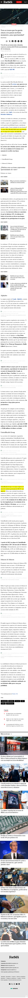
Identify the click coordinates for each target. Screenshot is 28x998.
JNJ (23, 701)
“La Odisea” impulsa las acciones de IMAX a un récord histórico (12, 811)
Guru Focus (3, 37)
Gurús (17, 701)
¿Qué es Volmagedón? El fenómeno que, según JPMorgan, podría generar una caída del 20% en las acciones (18, 191)
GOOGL (11, 701)
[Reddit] (15, 41)
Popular (6, 710)
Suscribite (19, 2)
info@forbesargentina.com (9, 965)
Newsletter (8, 976)
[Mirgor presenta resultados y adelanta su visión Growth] (4, 182)
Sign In (25, 2)
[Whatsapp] (7, 41)
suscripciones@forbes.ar (11, 969)
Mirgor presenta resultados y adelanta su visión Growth (18, 181)
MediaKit (3, 976)
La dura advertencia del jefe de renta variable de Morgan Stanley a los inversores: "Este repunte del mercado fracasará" (18, 287)
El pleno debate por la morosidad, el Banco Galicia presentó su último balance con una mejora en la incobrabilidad (14, 758)
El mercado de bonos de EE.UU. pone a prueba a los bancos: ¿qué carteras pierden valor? (13, 862)
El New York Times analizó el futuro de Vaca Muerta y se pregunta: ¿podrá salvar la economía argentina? (14, 889)
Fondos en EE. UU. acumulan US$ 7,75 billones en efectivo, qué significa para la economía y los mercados (13, 916)
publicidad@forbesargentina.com (11, 963)
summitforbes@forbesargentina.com (11, 967)
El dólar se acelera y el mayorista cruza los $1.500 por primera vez (13, 836)
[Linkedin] (21, 41)
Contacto (14, 976)
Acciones (4, 701)
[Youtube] (17, 984)
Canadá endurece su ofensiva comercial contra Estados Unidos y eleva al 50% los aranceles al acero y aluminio (14, 785)
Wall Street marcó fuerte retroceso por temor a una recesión (17, 237)
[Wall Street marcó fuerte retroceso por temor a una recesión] (4, 277)
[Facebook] (12, 41)
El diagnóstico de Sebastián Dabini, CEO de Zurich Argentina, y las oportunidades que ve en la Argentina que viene (14, 714)
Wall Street (10, 703)
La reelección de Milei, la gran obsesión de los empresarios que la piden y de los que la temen (13, 943)
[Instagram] (14, 984)
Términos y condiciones (11, 978)
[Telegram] (18, 41)
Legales (19, 978)
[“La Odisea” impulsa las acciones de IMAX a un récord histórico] (14, 800)
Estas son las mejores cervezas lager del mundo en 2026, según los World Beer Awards (15, 719)
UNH (3, 703)
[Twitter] (10, 41)
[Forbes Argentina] (8, 2)
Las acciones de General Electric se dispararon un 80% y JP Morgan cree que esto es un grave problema (18, 229)
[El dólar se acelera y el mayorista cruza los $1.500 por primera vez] (14, 825)
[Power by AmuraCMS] (14, 988)
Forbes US (15, 694)
